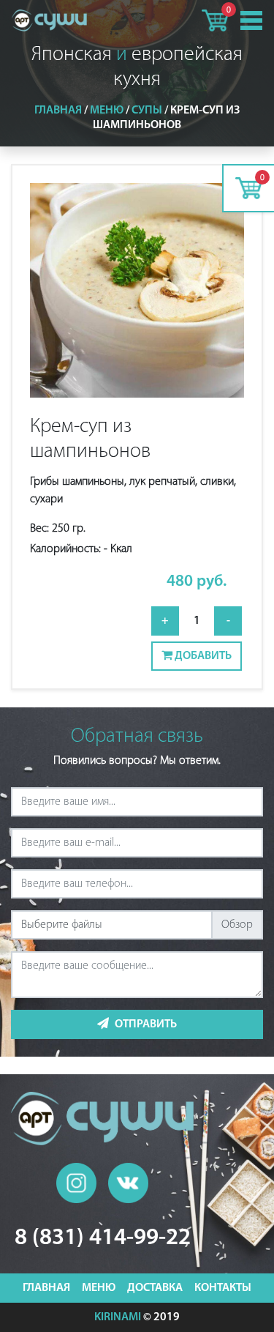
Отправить (146, 1024)
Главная (58, 110)
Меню (106, 110)
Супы (147, 110)
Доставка (155, 1288)
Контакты (222, 1288)
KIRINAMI (117, 1317)
